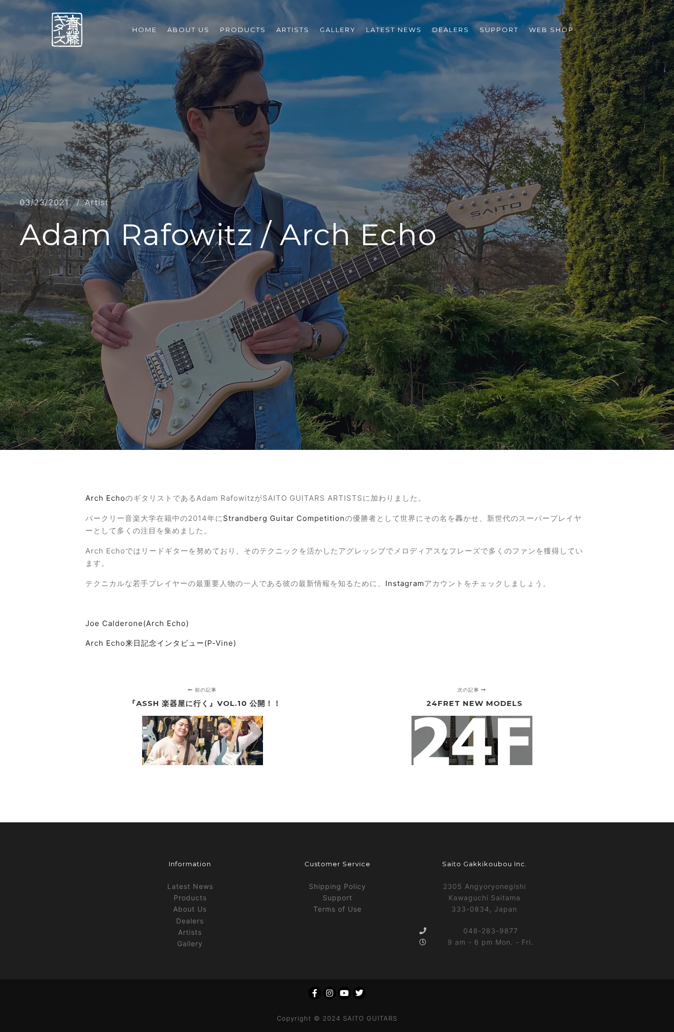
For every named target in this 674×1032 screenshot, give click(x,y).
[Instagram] (329, 993)
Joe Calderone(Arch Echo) (137, 623)
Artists (190, 932)
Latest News (190, 886)
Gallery (190, 943)
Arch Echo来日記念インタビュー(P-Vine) (160, 643)
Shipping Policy (337, 886)
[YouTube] (344, 993)
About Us (190, 909)
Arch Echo (105, 498)
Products (190, 897)
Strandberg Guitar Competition (284, 518)
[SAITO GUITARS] (67, 30)
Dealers (190, 921)
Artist (97, 202)
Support (337, 897)
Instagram (404, 583)
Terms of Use (337, 909)
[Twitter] (359, 993)
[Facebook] (314, 993)
